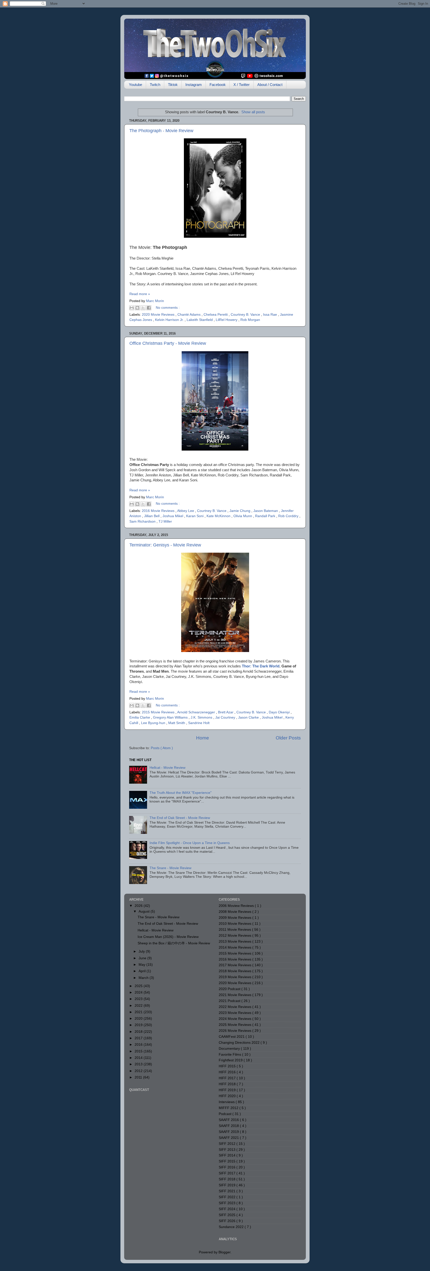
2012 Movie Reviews (235, 935)
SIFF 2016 (227, 1167)
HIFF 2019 (228, 1090)
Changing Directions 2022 (240, 1042)
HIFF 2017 (228, 1078)
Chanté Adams (189, 314)
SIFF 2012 (227, 1144)
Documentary (230, 1048)
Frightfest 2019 (231, 1060)
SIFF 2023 (227, 1203)
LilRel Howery (227, 320)
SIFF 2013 (227, 1150)
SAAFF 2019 (229, 1132)
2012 (139, 1071)
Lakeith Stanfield (200, 320)
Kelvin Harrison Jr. (170, 320)
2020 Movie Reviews (158, 314)
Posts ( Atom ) (162, 748)
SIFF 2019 (227, 1185)
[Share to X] (143, 307)
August (145, 911)
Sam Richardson (143, 521)
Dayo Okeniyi (280, 712)
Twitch (155, 84)
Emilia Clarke (140, 717)
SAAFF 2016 (229, 1120)
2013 (139, 1064)
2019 (139, 1025)
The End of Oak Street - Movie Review (180, 818)
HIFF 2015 (228, 1066)
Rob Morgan (250, 320)
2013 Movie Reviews (235, 941)
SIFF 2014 (227, 1155)
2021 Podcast (230, 1001)
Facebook (218, 84)
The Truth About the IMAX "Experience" (181, 793)
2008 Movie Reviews (235, 912)
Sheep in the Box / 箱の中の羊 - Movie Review (174, 943)
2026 (139, 906)
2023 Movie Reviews (235, 1013)
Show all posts (253, 112)
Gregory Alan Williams (171, 717)
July (142, 951)
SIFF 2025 (227, 1215)
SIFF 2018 (227, 1179)
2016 (139, 1044)
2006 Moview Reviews (237, 906)
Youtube (135, 84)
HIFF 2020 (228, 1096)
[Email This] (131, 307)
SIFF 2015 (227, 1161)
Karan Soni (195, 516)
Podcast (225, 1114)
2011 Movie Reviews (235, 929)
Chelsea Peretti (216, 314)
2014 (139, 1058)
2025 (139, 986)
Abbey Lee (186, 511)
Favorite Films (230, 1054)
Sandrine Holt (199, 723)
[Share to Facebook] (148, 307)
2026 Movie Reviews (235, 1031)
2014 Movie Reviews (235, 947)
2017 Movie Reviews (235, 965)
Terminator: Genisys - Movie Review (165, 544)
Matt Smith (177, 723)
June (143, 958)
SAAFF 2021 (229, 1138)
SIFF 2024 (227, 1209)
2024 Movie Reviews (235, 1019)
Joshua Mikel (173, 516)
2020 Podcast (230, 989)
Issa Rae (270, 314)
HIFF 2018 (228, 1084)
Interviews (227, 1102)
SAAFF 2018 (229, 1126)
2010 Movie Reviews (235, 923)
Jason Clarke (249, 717)
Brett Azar (226, 712)
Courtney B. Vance (246, 314)
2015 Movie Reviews (158, 712)
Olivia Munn (243, 516)
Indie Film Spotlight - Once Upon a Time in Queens (190, 843)
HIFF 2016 (228, 1072)
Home (202, 737)
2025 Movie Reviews (235, 1025)
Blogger (224, 1252)
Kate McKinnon (219, 516)
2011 (139, 1077)
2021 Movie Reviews (235, 995)
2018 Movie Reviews (235, 971)
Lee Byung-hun (153, 723)
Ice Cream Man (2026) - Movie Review (168, 937)
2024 (139, 992)
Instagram (193, 84)
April (143, 971)
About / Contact (269, 84)
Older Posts (288, 737)
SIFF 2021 (227, 1191)
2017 (139, 1038)
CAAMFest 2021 (232, 1037)
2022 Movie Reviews (235, 1007)
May (142, 964)
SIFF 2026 (227, 1221)
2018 (139, 1032)
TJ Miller (165, 521)
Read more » (139, 294)
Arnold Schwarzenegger (196, 712)
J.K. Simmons (202, 717)
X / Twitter (241, 84)
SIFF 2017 (227, 1173)
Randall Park (265, 516)
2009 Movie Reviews (235, 918)
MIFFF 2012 (229, 1108)
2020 (139, 1018)
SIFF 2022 (227, 1197)
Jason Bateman (266, 511)
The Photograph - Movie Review (161, 130)
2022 (139, 1005)
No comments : (168, 307)
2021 (139, 1012)
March (144, 978)
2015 (139, 1051)
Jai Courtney (225, 717)
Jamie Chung (240, 511)
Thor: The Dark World (260, 666)
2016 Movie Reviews (158, 511)
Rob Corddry (288, 516)
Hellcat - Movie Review (167, 768)
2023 (139, 999)
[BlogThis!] (137, 307)
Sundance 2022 (232, 1227)
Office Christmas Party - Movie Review (167, 343)
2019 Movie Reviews (235, 977)
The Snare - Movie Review (170, 868)
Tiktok (173, 84)
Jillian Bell (152, 516)
